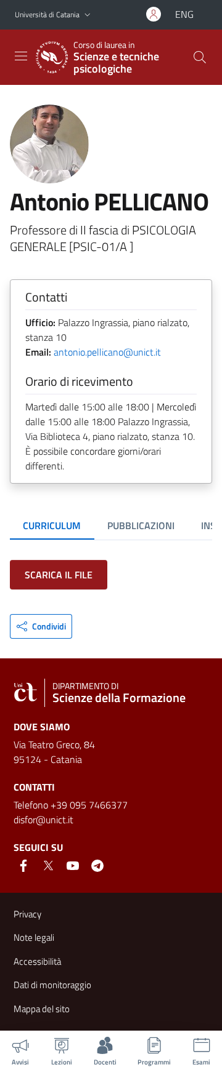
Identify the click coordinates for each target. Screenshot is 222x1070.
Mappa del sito (42, 1009)
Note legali (34, 937)
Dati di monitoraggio (52, 985)
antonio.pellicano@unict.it (107, 352)
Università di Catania (47, 14)
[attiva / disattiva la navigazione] (21, 56)
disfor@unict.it (43, 819)
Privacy (27, 914)
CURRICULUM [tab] (52, 525)
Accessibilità (37, 961)
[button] (87, 15)
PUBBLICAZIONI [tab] (141, 525)
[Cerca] (199, 57)
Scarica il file (58, 574)
